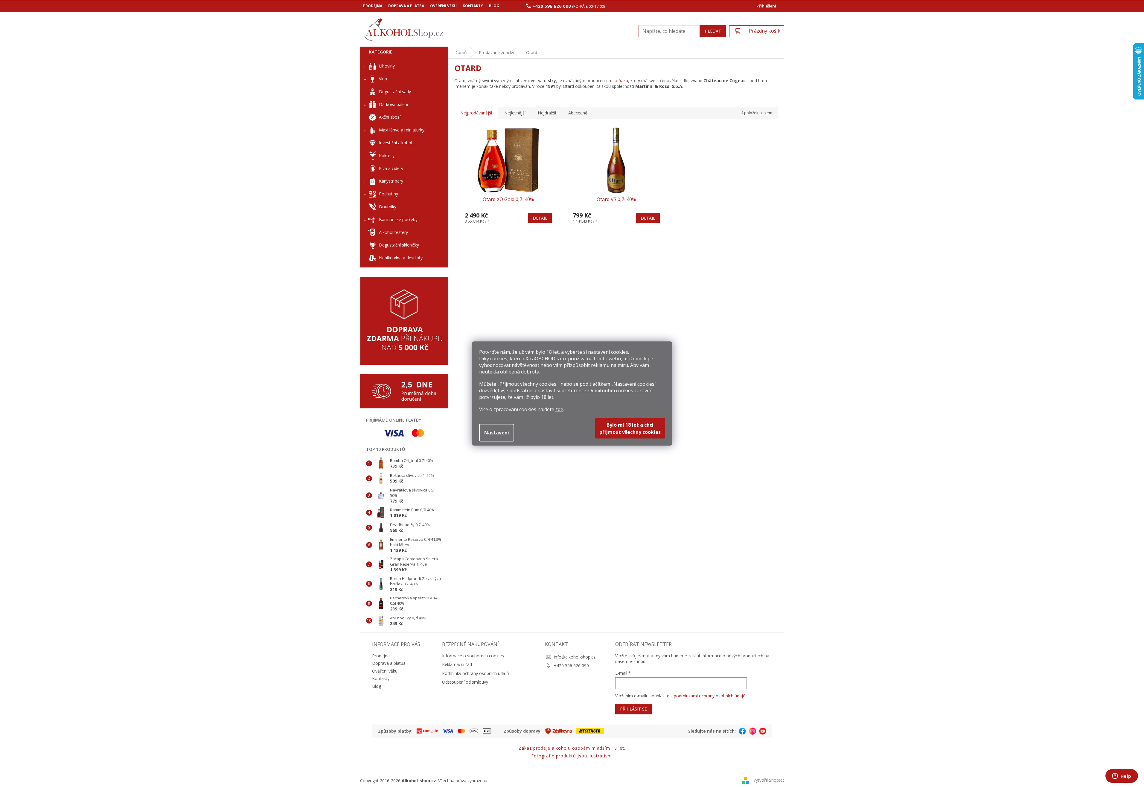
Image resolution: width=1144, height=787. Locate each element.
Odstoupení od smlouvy (465, 682)
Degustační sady (395, 91)
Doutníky (387, 206)
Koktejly (386, 155)
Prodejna (372, 5)
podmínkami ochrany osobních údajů (710, 696)
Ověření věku (443, 5)
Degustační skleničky (399, 245)
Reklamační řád (457, 664)
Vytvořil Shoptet (768, 780)
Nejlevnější (514, 113)
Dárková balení (393, 104)
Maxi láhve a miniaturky (401, 130)
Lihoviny (387, 66)
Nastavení (496, 432)
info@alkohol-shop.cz (574, 657)
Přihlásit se (633, 709)
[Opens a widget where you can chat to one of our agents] (1121, 776)
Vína (383, 79)
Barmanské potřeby (398, 219)
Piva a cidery (391, 168)
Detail (540, 218)
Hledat (713, 31)
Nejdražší (547, 113)
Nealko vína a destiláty (401, 258)
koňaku (621, 80)
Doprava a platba (406, 5)
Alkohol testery (393, 232)
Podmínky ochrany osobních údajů (475, 673)
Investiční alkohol (395, 143)
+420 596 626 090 (571, 665)
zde (559, 409)
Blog (494, 5)
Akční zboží (389, 117)
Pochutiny (388, 194)
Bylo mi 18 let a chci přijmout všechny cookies (630, 428)
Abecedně (577, 113)
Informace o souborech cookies (473, 656)
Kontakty (473, 5)
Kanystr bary (391, 181)
